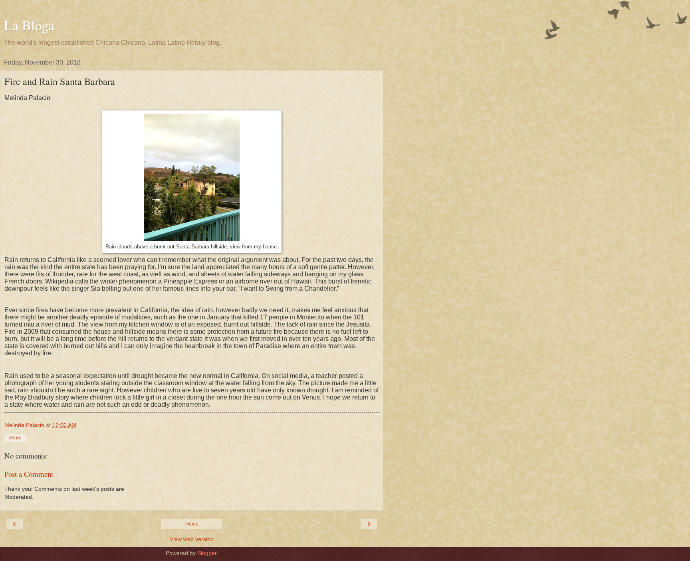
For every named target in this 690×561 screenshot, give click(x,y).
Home (191, 524)
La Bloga (29, 25)
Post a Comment (28, 474)
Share (15, 438)
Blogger (206, 553)
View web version (192, 539)
